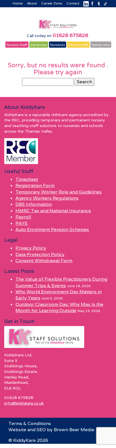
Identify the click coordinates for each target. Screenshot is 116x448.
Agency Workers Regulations (47, 198)
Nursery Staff (16, 45)
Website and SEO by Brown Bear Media (51, 430)
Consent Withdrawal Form (43, 261)
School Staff (78, 45)
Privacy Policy (30, 248)
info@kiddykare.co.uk (24, 403)
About (32, 3)
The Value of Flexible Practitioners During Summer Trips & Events (61, 282)
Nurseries (57, 45)
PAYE (21, 223)
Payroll (23, 217)
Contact (72, 3)
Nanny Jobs (101, 45)
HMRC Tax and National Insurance (53, 211)
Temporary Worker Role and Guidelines (58, 192)
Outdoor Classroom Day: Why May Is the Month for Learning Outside (59, 307)
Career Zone (51, 3)
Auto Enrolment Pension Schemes (52, 229)
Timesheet (26, 179)
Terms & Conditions (29, 423)
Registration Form (35, 185)
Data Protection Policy (39, 254)
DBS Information (33, 204)
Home (18, 3)
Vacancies (38, 45)
